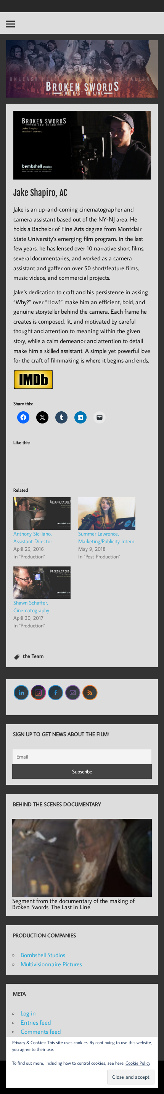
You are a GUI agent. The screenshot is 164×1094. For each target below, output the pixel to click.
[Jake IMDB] (33, 386)
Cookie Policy (137, 1063)
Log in (28, 1013)
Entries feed (36, 1022)
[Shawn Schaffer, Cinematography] (42, 582)
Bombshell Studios (43, 955)
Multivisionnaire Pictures (51, 964)
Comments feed (41, 1031)
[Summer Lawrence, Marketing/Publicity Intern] (106, 513)
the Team (33, 655)
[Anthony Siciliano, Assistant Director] (42, 513)
